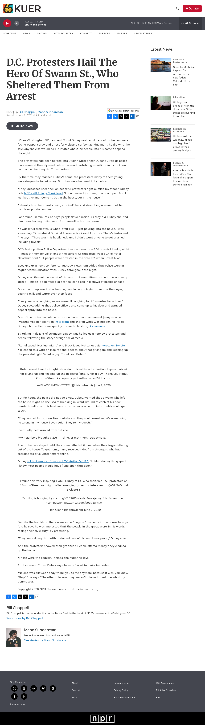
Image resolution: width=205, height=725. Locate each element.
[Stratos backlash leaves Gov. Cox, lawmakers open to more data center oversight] (161, 169)
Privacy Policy (121, 690)
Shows (42, 33)
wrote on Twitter (114, 345)
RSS (158, 697)
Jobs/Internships (122, 683)
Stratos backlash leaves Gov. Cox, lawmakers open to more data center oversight (183, 177)
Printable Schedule (166, 690)
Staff (74, 697)
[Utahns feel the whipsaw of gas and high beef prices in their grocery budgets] (161, 135)
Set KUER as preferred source (125, 110)
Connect (86, 33)
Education (179, 97)
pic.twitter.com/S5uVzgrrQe (83, 502)
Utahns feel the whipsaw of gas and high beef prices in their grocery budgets (182, 143)
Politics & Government (180, 164)
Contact (76, 690)
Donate (194, 8)
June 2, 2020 (102, 385)
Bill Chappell (27, 112)
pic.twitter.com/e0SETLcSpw (92, 378)
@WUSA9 (115, 485)
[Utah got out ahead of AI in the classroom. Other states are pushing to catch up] (161, 103)
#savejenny (97, 326)
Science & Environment (181, 61)
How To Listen (63, 33)
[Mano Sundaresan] (13, 637)
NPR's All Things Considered (43, 193)
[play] (7, 23)
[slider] (21, 23)
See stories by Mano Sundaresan (46, 640)
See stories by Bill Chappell (24, 618)
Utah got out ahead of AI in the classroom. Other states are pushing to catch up (184, 109)
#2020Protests (75, 498)
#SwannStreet (46, 378)
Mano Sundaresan (50, 112)
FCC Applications (165, 683)
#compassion (54, 502)
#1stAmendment (114, 498)
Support (105, 33)
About (75, 683)
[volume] (17, 23)
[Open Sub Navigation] (18, 33)
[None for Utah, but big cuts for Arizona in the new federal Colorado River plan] (161, 65)
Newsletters (143, 33)
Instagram (62, 322)
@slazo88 (73, 489)
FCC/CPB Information (124, 697)
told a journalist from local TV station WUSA (58, 461)
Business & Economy (179, 130)
